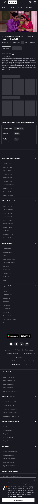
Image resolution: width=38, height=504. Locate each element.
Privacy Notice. (17, 496)
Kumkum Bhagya (7, 295)
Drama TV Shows (7, 228)
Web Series (29, 7)
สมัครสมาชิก (13, 2)
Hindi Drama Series (8, 438)
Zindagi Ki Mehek (7, 274)
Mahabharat (6, 299)
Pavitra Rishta (6, 306)
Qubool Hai (6, 313)
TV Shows (11, 7)
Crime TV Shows (7, 217)
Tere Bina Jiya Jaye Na (9, 263)
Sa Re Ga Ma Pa (7, 309)
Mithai (4, 256)
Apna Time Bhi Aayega (9, 260)
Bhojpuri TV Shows (8, 189)
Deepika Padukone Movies (10, 452)
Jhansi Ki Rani (6, 270)
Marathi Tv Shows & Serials (10, 413)
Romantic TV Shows (8, 224)
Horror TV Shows (7, 221)
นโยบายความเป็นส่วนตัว (11, 354)
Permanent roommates (9, 320)
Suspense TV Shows (8, 238)
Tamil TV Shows (7, 164)
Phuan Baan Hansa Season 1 (11, 42)
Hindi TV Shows (7, 171)
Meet (4, 281)
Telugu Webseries (8, 434)
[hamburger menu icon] (34, 2)
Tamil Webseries (7, 431)
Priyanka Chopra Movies (9, 466)
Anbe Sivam (6, 267)
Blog (25, 365)
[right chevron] (4, 86)
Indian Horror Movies (9, 378)
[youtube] (26, 345)
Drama (8, 55)
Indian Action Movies (8, 385)
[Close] (34, 480)
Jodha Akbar (6, 302)
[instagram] (16, 345)
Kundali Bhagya (7, 249)
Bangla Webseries (8, 441)
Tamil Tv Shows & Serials (9, 406)
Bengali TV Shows (7, 178)
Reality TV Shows (7, 207)
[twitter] (21, 345)
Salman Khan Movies (8, 456)
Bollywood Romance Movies (10, 392)
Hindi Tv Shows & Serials (9, 402)
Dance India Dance (8, 316)
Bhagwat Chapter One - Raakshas (12, 477)
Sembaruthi (6, 277)
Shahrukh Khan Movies (9, 463)
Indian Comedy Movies (9, 381)
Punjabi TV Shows (7, 182)
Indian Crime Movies (8, 388)
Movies (20, 7)
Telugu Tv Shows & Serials (10, 410)
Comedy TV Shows (8, 210)
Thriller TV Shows (7, 231)
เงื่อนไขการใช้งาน (27, 354)
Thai (13, 53)
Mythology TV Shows (8, 235)
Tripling (5, 292)
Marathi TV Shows (8, 196)
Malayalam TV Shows (8, 185)
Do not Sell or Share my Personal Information (18, 361)
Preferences (18, 358)
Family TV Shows (7, 214)
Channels (6, 351)
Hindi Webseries (7, 427)
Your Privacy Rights (18, 500)
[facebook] (10, 345)
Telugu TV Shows (7, 175)
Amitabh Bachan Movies (9, 459)
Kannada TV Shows (8, 192)
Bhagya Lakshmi (7, 253)
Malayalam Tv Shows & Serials (11, 417)
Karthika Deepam (7, 323)
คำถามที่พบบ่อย (28, 351)
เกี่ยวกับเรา (17, 351)
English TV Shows (7, 168)
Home (3, 7)
